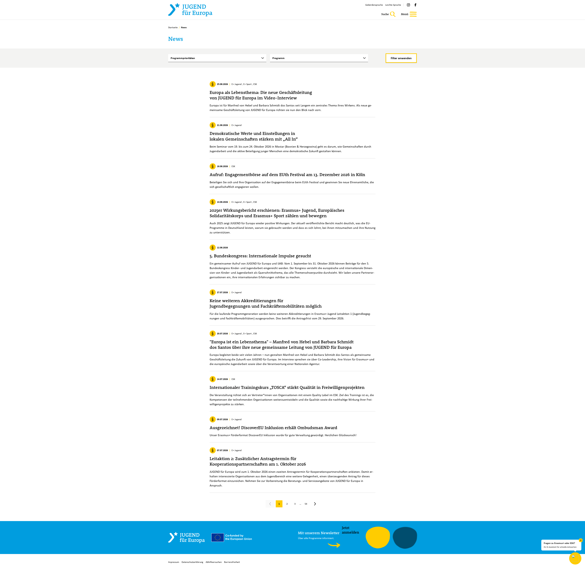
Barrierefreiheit (232, 562)
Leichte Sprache (393, 4)
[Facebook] (415, 5)
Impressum (173, 562)
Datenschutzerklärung (192, 562)
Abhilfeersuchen (214, 562)
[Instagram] (408, 5)
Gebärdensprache (374, 4)
